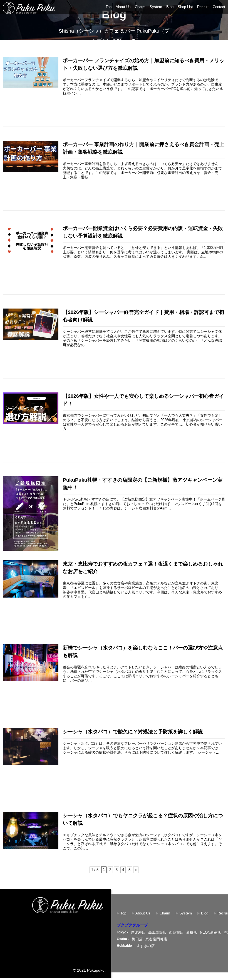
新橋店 (191, 932)
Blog (170, 7)
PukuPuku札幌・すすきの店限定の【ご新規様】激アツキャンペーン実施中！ (142, 483)
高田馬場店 (157, 932)
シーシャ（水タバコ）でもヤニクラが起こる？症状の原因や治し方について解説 (143, 819)
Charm (140, 7)
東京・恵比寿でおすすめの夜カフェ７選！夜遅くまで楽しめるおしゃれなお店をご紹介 (143, 567)
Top (108, 7)
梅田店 (137, 939)
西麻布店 (176, 932)
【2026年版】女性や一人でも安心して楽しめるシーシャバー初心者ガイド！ (143, 399)
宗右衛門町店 (156, 939)
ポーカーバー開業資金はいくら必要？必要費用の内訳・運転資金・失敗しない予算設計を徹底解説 (143, 232)
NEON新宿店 (210, 932)
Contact (219, 7)
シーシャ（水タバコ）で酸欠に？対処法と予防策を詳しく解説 (133, 731)
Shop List (185, 7)
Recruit (203, 7)
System (156, 7)
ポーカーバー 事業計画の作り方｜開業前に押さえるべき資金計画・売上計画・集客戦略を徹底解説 (143, 148)
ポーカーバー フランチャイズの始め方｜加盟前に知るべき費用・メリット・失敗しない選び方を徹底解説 (143, 64)
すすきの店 (146, 946)
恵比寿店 (138, 932)
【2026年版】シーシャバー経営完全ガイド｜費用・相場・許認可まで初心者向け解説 (143, 315)
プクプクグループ (132, 925)
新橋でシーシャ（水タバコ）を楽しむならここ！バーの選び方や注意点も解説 (143, 651)
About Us (123, 7)
